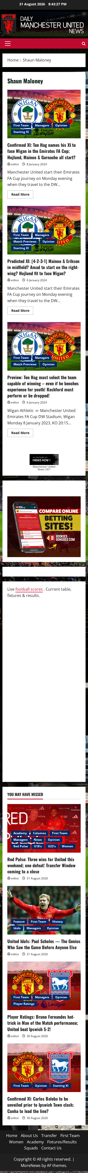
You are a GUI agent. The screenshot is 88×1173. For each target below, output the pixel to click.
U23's (52, 846)
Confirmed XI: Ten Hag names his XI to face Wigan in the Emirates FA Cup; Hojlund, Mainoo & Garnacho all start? (44, 114)
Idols (17, 928)
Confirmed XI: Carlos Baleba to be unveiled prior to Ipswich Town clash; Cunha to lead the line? (40, 1104)
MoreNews (31, 1165)
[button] (7, 43)
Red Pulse (20, 846)
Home (11, 1135)
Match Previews (24, 241)
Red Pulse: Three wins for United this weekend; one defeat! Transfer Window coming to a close (41, 865)
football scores (29, 589)
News (38, 840)
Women (67, 846)
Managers (42, 125)
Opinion (61, 125)
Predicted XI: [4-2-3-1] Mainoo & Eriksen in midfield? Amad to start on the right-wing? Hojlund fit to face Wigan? (44, 230)
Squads (31, 1148)
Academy (20, 833)
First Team (21, 125)
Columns (39, 833)
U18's (38, 846)
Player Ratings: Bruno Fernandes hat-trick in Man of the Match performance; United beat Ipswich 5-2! (42, 1023)
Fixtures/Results (62, 1142)
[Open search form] (84, 43)
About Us (29, 1135)
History (57, 921)
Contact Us (51, 1148)
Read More (22, 195)
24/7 (47, 469)
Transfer (49, 1135)
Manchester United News (44, 468)
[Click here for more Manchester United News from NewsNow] (44, 459)
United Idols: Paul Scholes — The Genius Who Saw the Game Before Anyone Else (43, 944)
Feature (19, 921)
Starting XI (21, 132)
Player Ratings (23, 1004)
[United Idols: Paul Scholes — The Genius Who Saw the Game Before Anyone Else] (44, 910)
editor (15, 164)
